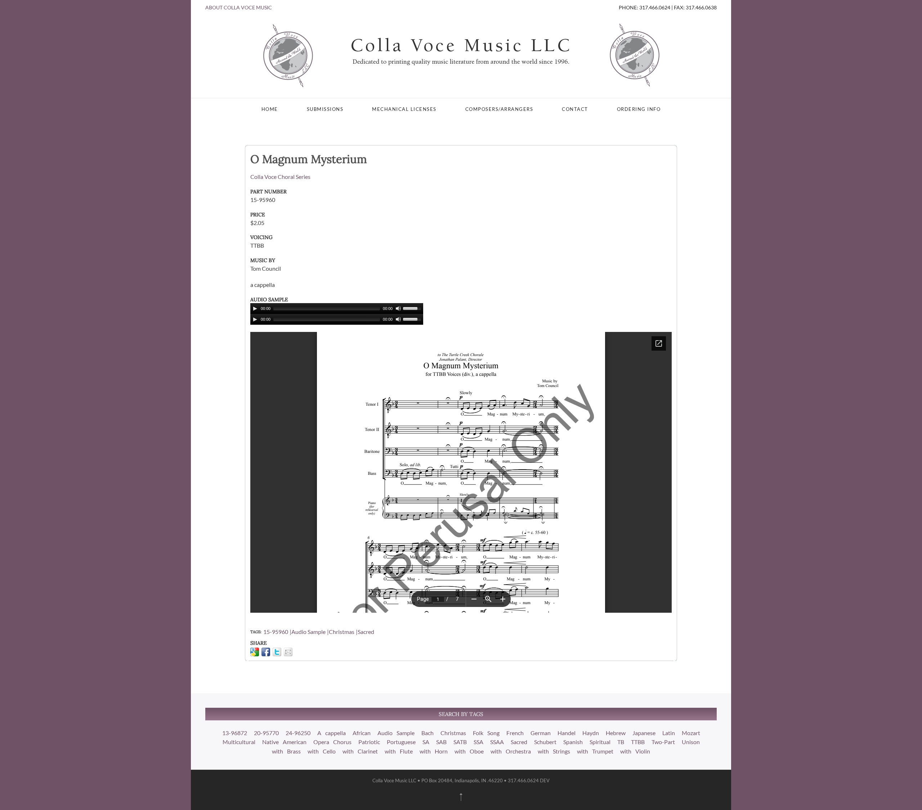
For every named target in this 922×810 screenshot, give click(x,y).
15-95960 (275, 631)
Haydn (590, 732)
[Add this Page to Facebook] (265, 652)
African (362, 732)
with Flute (399, 751)
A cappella (331, 732)
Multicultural (239, 741)
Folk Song (486, 732)
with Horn (434, 751)
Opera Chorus (332, 741)
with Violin (635, 751)
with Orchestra (511, 751)
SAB (441, 741)
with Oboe (469, 751)
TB (620, 741)
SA (425, 741)
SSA (478, 741)
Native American (284, 741)
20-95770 (266, 732)
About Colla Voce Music (238, 7)
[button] (461, 797)
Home (269, 109)
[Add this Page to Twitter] (277, 652)
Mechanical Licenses (404, 109)
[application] (336, 308)
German (541, 732)
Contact (575, 109)
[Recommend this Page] (288, 652)
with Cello (322, 751)
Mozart (691, 732)
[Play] (255, 308)
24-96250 (298, 732)
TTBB (638, 741)
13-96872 (234, 732)
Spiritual (600, 741)
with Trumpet (595, 751)
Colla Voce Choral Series (280, 176)
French (515, 732)
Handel (567, 732)
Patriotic (369, 741)
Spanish (573, 741)
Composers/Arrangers (499, 109)
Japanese (643, 732)
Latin (668, 732)
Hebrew (616, 732)
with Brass (286, 751)
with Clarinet (360, 751)
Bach (427, 732)
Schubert (545, 741)
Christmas (341, 631)
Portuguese (401, 741)
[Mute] (398, 308)
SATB (460, 741)
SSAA (497, 741)
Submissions (325, 109)
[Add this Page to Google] (254, 652)
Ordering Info (639, 109)
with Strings (554, 751)
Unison (691, 741)
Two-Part (663, 741)
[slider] (413, 307)
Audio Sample (308, 631)
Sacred (366, 631)
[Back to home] (461, 55)
